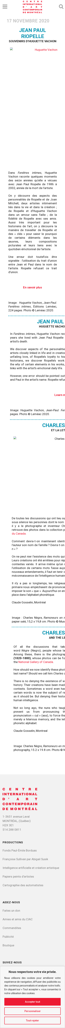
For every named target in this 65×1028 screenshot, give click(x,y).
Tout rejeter (32, 1020)
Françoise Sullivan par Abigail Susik (25, 859)
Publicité (8, 936)
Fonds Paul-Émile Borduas (20, 850)
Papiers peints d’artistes (18, 876)
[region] (32, 997)
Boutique (8, 945)
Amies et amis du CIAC (18, 919)
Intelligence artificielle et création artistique (31, 868)
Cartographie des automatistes (23, 885)
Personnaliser (32, 1011)
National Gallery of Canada (35, 662)
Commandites (12, 928)
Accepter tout (32, 1001)
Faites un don (11, 910)
